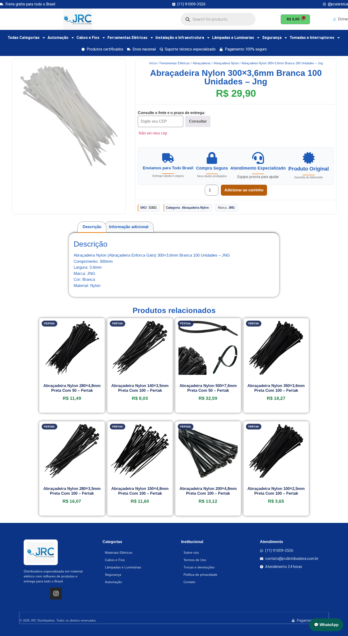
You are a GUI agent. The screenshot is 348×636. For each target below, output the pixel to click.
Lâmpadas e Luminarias (233, 37)
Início (153, 63)
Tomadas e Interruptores (312, 37)
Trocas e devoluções (198, 567)
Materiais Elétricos (118, 552)
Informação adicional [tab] (128, 227)
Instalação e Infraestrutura (180, 37)
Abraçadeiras (202, 63)
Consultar (198, 121)
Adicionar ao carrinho (243, 190)
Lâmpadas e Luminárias (123, 567)
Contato (189, 582)
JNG (231, 207)
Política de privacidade (200, 574)
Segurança (271, 37)
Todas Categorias (24, 37)
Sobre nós (191, 552)
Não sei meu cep (153, 133)
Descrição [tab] (92, 227)
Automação (58, 37)
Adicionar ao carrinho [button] (72, 411)
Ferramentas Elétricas (127, 37)
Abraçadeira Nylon (226, 63)
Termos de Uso (194, 560)
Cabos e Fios (87, 37)
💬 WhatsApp (326, 625)
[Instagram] (56, 593)
